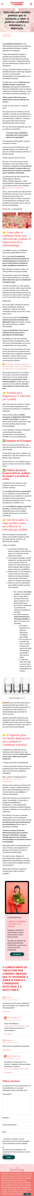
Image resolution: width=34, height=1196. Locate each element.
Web (4, 1132)
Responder (6, 1012)
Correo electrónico (10, 1125)
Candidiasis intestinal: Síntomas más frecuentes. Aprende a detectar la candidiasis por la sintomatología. (16, 366)
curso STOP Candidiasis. (14, 188)
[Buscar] (3, 4)
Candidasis (6, 34)
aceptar (27, 1194)
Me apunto (17, 954)
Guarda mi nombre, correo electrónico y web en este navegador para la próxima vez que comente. (15, 1141)
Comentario (7, 1094)
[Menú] (31, 4)
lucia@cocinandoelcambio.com (15, 1026)
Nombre (6, 1118)
